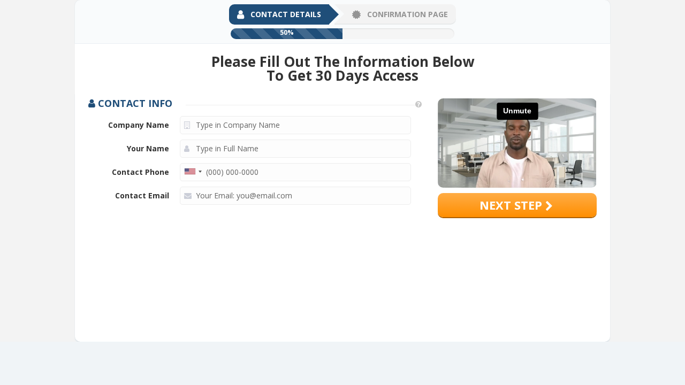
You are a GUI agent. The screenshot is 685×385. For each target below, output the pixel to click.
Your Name (148, 148)
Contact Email (142, 195)
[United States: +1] (192, 172)
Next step (512, 205)
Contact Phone (140, 172)
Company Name (138, 125)
